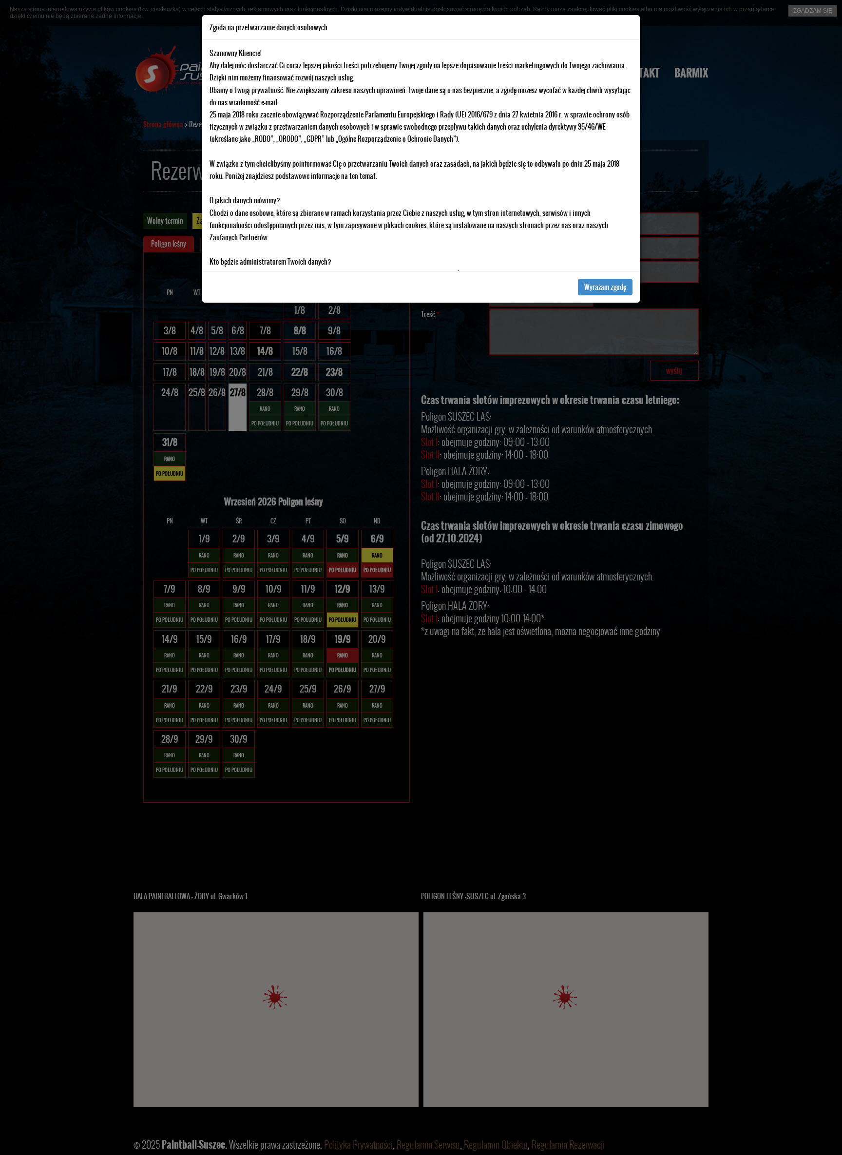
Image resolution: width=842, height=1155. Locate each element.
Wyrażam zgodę (605, 287)
